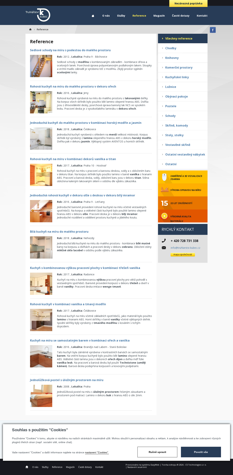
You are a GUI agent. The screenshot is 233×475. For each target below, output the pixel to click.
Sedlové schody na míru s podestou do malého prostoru (70, 50)
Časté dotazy (180, 15)
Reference (139, 15)
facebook (213, 30)
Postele (170, 106)
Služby (121, 15)
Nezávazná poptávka (188, 3)
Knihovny (172, 58)
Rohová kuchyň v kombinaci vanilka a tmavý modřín (68, 304)
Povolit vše (201, 452)
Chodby (170, 48)
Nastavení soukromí (137, 467)
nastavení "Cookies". (97, 452)
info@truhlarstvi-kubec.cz (185, 247)
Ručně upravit (157, 452)
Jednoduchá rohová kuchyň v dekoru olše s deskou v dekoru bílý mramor (82, 195)
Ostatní (171, 164)
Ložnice (170, 87)
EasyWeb (155, 464)
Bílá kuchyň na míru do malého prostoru (59, 232)
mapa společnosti (182, 254)
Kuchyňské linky (177, 77)
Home (93, 16)
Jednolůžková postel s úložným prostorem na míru (66, 380)
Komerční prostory (178, 67)
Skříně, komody (176, 125)
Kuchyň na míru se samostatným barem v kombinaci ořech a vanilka (80, 340)
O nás (106, 15)
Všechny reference (178, 38)
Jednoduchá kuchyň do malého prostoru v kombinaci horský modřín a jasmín (85, 123)
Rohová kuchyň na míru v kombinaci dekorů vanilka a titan (73, 159)
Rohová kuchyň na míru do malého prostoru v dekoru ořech (73, 86)
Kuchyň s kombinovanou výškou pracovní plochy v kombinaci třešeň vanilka (85, 268)
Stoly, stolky (174, 135)
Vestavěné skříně (177, 145)
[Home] (32, 29)
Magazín (159, 15)
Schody (170, 116)
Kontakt (202, 15)
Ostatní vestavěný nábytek (185, 154)
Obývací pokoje (176, 96)
